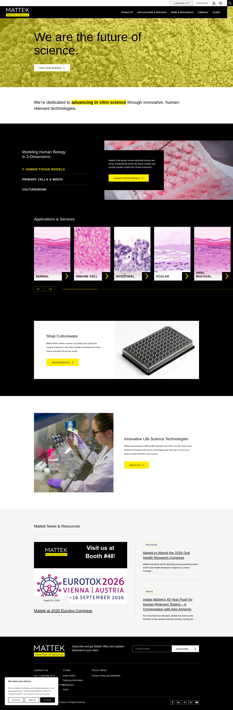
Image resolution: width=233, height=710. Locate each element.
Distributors (68, 685)
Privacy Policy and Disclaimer (106, 675)
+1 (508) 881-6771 (181, 3)
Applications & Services (152, 12)
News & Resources (182, 12)
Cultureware (34, 189)
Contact (202, 3)
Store (216, 12)
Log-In (213, 3)
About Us (134, 465)
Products (127, 12)
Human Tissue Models (45, 169)
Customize (16, 700)
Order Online (69, 675)
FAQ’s (66, 689)
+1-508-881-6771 (46, 675)
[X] (184, 702)
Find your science (50, 68)
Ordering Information (73, 680)
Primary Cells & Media (42, 179)
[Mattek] (17, 12)
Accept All (47, 700)
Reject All (31, 700)
